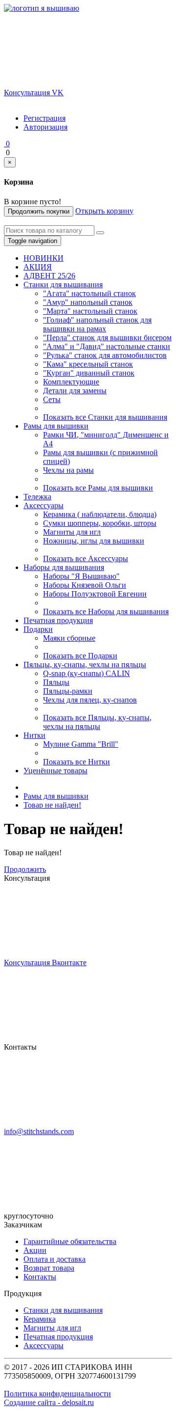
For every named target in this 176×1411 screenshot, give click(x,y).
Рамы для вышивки (55, 426)
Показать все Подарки (80, 655)
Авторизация (45, 127)
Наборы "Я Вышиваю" (81, 576)
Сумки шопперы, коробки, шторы (99, 523)
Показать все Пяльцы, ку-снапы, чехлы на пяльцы (97, 722)
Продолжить (25, 869)
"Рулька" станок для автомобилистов (105, 355)
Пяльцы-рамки (67, 691)
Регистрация (44, 118)
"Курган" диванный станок (88, 373)
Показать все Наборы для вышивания (106, 611)
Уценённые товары (55, 770)
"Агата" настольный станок (89, 293)
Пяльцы (56, 682)
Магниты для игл (72, 532)
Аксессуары (43, 505)
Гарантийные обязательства (69, 1241)
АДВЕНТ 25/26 (49, 275)
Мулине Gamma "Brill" (80, 744)
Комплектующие (71, 382)
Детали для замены (75, 390)
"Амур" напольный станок (87, 302)
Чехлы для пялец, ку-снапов (90, 700)
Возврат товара (48, 1268)
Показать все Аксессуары (85, 558)
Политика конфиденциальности (57, 1393)
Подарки (38, 629)
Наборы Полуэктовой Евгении (95, 594)
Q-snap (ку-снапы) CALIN (86, 673)
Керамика (39, 1319)
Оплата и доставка (54, 1259)
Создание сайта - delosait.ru (49, 1402)
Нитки (34, 735)
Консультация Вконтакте (45, 962)
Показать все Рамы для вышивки (98, 488)
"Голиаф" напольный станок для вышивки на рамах (97, 324)
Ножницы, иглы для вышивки (93, 541)
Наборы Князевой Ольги (84, 585)
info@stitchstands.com (39, 1131)
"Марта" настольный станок (90, 311)
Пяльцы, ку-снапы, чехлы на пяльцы (84, 664)
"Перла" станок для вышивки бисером (107, 337)
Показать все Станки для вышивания (105, 417)
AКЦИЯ (37, 267)
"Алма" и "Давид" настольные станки (106, 346)
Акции (34, 1250)
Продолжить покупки (38, 211)
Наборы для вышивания (63, 567)
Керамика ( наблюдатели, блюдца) (99, 514)
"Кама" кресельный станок (88, 364)
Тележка (37, 496)
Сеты (52, 399)
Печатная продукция (58, 620)
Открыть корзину (104, 211)
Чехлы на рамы (68, 470)
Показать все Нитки (76, 762)
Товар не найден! (52, 805)
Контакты (39, 1277)
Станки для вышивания (63, 284)
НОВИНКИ (43, 258)
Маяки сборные (69, 638)
